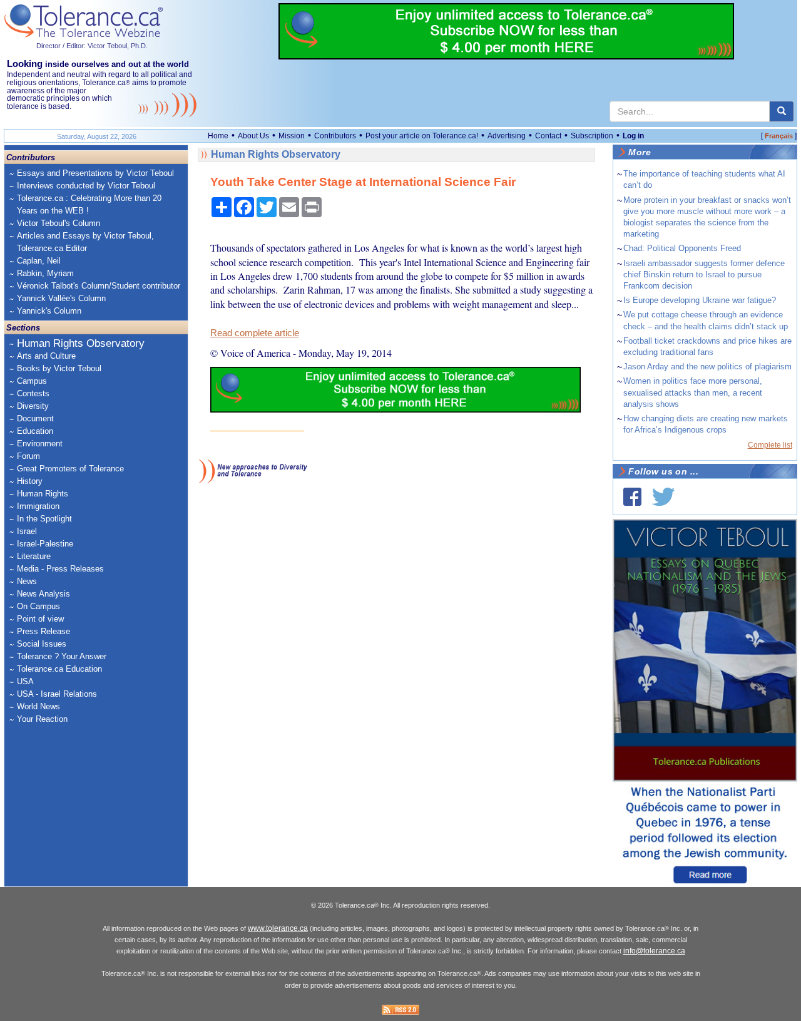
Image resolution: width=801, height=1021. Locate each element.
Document (35, 418)
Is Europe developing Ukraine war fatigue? (699, 300)
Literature (34, 556)
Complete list (770, 445)
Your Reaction (42, 719)
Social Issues (41, 644)
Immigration (38, 506)
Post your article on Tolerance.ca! (421, 135)
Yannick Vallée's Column (61, 298)
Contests (33, 393)
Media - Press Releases (60, 568)
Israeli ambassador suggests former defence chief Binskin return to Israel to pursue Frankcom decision (704, 274)
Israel (27, 531)
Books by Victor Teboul (59, 368)
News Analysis (43, 593)
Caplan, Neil (39, 260)
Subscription (592, 135)
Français (779, 136)
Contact (548, 135)
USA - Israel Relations (57, 694)
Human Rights (42, 493)
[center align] (781, 111)
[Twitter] (663, 497)
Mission (291, 135)
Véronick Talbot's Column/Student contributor (98, 285)
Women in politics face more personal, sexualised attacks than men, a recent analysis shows (692, 392)
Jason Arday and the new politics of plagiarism (707, 366)
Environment (40, 443)
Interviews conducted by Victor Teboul (86, 185)
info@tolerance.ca (654, 951)
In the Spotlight (44, 518)
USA (25, 681)
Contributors (335, 135)
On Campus (38, 606)
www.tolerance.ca (278, 928)
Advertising (506, 135)
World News (38, 706)
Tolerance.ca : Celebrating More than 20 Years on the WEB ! (89, 204)
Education (35, 431)
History (30, 481)
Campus (32, 381)
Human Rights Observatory (81, 343)
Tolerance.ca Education (59, 669)
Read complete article (254, 333)
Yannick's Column (49, 311)
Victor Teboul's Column (58, 223)
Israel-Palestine (45, 543)
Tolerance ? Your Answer (61, 656)
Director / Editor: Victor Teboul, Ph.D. (92, 45)
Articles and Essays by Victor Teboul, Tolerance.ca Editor (85, 242)
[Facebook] (632, 497)
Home (218, 135)
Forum (28, 456)
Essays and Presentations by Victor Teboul (95, 173)
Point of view (40, 618)
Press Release (43, 631)
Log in (633, 135)
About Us (253, 135)
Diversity (33, 406)
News (27, 581)
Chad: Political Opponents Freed (682, 248)
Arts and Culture (46, 356)
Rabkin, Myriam (45, 273)
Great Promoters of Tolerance (70, 468)
